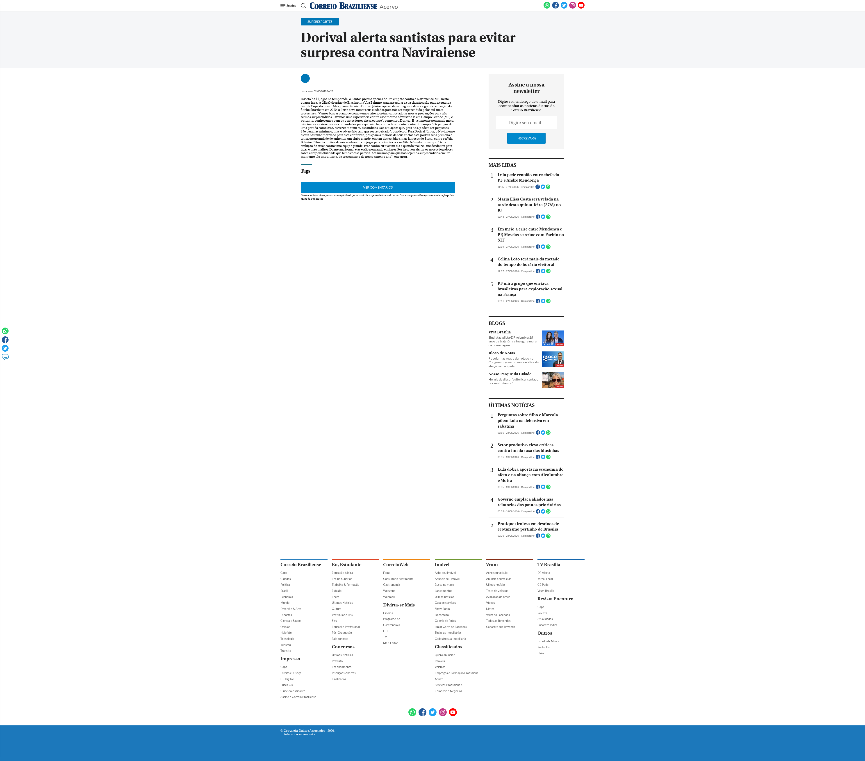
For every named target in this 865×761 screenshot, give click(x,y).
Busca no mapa (444, 584)
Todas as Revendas (498, 620)
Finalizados (339, 679)
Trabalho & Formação (345, 584)
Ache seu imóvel (445, 572)
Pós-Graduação (342, 632)
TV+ (386, 637)
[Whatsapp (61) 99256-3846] (547, 7)
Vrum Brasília (546, 590)
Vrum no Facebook (498, 615)
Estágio (336, 590)
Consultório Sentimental (398, 579)
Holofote (286, 632)
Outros (544, 633)
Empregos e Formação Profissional (457, 673)
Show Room (442, 609)
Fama (386, 572)
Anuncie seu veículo (498, 579)
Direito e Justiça (290, 673)
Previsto (337, 661)
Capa (283, 572)
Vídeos (490, 602)
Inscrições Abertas (344, 673)
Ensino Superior (342, 579)
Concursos (343, 646)
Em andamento (341, 667)
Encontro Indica (547, 625)
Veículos (440, 667)
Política (285, 584)
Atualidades (545, 619)
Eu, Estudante (346, 564)
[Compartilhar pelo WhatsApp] (548, 188)
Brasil (284, 590)
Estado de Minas (548, 641)
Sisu (334, 620)
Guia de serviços (445, 602)
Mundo (284, 602)
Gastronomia (391, 584)
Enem (335, 597)
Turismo (285, 645)
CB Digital (287, 679)
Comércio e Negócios (448, 691)
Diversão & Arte (290, 609)
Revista (542, 613)
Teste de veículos (497, 590)
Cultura (336, 609)
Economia (286, 597)
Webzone (389, 590)
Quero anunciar (445, 655)
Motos (490, 609)
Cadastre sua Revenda (500, 627)
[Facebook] (555, 7)
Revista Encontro (555, 599)
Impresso (290, 658)
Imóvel (442, 564)
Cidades (285, 579)
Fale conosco (340, 638)
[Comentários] (5, 359)
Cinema (388, 613)
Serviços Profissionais (448, 685)
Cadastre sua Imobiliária (450, 638)
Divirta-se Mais (399, 605)
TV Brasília (548, 564)
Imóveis (440, 661)
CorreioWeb (395, 564)
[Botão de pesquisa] (302, 5)
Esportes (286, 615)
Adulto (439, 679)
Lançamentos (443, 590)
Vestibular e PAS (342, 615)
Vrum (492, 564)
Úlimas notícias (444, 597)
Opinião (285, 627)
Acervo (389, 6)
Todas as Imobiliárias (448, 632)
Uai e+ (541, 653)
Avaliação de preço (498, 597)
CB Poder (543, 584)
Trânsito (285, 650)
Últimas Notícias (342, 602)
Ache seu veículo (497, 572)
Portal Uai (543, 647)
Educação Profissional (346, 627)
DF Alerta (543, 572)
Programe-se (391, 619)
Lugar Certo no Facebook (451, 627)
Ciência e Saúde (290, 620)
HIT (385, 631)
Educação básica (342, 572)
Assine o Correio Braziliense (298, 697)
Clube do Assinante (292, 691)
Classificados (448, 646)
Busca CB (286, 685)
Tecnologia (287, 638)
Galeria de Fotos (445, 620)
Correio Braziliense (300, 564)
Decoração (442, 615)
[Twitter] (5, 350)
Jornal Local (545, 579)
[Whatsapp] (5, 332)
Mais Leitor (390, 643)
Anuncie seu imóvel (447, 579)
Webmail (389, 597)
